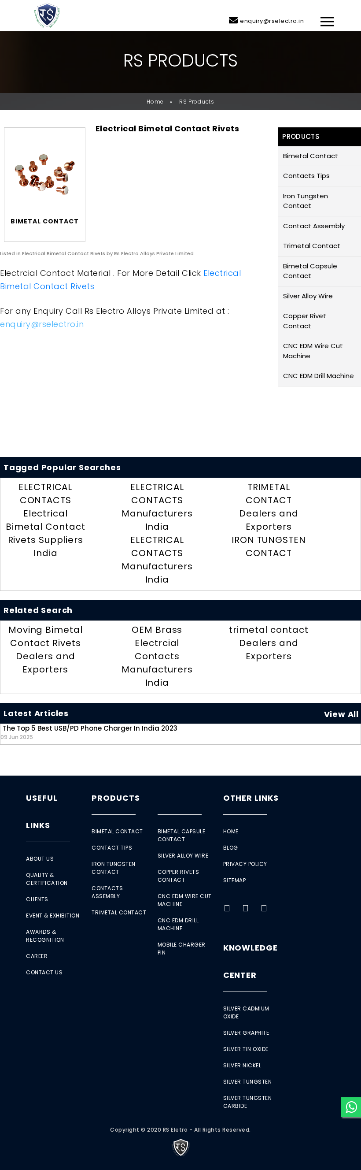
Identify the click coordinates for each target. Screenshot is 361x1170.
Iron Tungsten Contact (305, 201)
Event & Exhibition (52, 915)
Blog (230, 847)
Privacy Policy (245, 864)
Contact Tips (112, 847)
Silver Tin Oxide (246, 1049)
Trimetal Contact (311, 245)
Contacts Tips (306, 175)
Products (116, 797)
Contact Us (44, 972)
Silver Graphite (246, 1032)
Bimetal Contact (310, 155)
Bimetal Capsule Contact (310, 271)
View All (341, 714)
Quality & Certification (47, 879)
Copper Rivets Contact (178, 876)
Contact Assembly (314, 225)
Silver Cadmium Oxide (246, 1012)
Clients (37, 899)
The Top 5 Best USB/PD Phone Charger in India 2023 (88, 732)
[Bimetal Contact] (44, 174)
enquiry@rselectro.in (272, 21)
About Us (40, 858)
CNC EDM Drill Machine (318, 375)
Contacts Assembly (107, 892)
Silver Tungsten (247, 1081)
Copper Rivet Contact (304, 321)
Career (37, 956)
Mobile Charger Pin (182, 948)
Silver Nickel (242, 1065)
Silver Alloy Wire (308, 296)
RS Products (196, 101)
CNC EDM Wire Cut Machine (313, 350)
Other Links (251, 797)
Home (155, 101)
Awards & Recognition (45, 935)
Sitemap (234, 880)
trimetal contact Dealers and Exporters (268, 643)
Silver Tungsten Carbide (247, 1102)
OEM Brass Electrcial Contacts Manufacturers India (157, 656)
